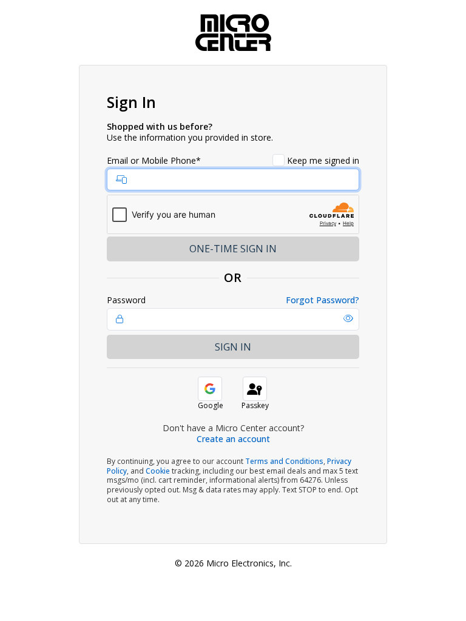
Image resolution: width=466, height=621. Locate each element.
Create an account (233, 439)
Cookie (158, 471)
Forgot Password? (322, 300)
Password (126, 300)
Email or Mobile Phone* (154, 160)
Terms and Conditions (284, 461)
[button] (348, 318)
